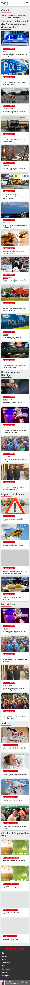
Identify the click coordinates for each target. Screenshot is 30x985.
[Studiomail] (19, 949)
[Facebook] (11, 949)
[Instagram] (15, 949)
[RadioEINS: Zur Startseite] (13, 3)
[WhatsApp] (7, 949)
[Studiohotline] (22, 949)
